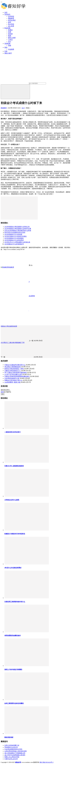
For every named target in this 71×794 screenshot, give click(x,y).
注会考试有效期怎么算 (12, 378)
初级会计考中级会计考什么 (13, 380)
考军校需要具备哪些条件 (12, 635)
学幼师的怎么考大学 (11, 747)
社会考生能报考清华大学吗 (13, 749)
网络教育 (11, 18)
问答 (5, 51)
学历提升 (7, 14)
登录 (2, 392)
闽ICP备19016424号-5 (46, 762)
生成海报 (31, 296)
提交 (2, 394)
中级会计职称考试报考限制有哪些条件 (17, 376)
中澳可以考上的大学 (11, 759)
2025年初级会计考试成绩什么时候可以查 (17, 228)
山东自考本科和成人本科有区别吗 (15, 751)
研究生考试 (12, 20)
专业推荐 (11, 49)
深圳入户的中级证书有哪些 (13, 669)
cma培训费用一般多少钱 (12, 382)
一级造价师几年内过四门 (12, 432)
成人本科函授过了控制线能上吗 (14, 753)
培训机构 (7, 43)
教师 (9, 36)
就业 (5, 47)
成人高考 (11, 26)
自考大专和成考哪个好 (11, 745)
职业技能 (7, 28)
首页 (5, 12)
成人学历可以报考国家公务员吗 (14, 755)
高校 (9, 45)
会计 (9, 41)
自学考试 (11, 16)
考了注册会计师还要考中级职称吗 (15, 372)
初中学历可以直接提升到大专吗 (14, 232)
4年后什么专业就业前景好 (12, 567)
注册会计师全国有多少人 (12, 370)
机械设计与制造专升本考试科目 (14, 533)
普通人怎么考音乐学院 (11, 757)
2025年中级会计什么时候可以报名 (15, 236)
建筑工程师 (12, 37)
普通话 (10, 30)
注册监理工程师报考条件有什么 (14, 601)
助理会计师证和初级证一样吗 (14, 368)
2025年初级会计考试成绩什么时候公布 (17, 226)
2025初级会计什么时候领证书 (14, 244)
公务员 (10, 39)
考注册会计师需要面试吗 (12, 367)
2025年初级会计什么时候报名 (14, 238)
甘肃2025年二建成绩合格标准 (14, 466)
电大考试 (11, 24)
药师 (9, 32)
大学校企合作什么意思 (11, 500)
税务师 (10, 34)
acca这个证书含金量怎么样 (13, 374)
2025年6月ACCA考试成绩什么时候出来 (17, 242)
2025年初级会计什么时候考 (13, 234)
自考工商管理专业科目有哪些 (14, 703)
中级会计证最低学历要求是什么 (15, 365)
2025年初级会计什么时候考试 (14, 240)
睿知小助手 (8, 53)
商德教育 (4, 108)
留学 (9, 22)
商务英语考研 (8, 737)
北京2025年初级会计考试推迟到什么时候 (17, 230)
